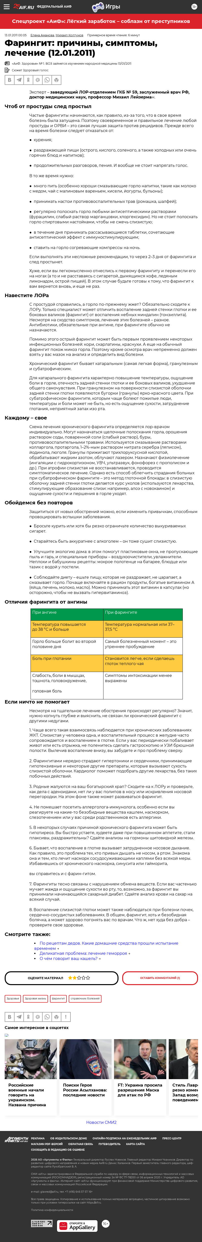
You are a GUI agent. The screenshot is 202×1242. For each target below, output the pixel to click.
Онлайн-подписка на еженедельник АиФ (125, 1138)
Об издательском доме (68, 1138)
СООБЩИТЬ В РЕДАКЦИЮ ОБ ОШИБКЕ (58, 1149)
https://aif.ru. (94, 1202)
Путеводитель (109, 1144)
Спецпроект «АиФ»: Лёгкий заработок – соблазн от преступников (101, 21)
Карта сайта (135, 1144)
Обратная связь (80, 1144)
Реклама (38, 1138)
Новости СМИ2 (101, 1122)
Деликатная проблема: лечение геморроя (83, 953)
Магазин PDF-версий (47, 1144)
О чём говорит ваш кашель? (69, 958)
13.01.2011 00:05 (16, 35)
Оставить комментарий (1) (160, 978)
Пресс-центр (171, 1138)
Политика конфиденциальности (52, 1210)
